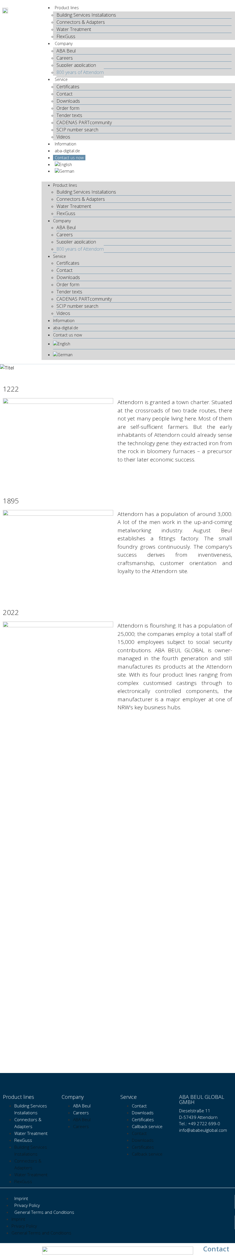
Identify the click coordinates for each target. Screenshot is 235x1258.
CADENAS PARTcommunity (84, 122)
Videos (63, 137)
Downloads (68, 101)
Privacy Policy (27, 1205)
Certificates (67, 86)
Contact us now (69, 157)
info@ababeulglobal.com (203, 1130)
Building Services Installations (86, 15)
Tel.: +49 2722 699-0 (199, 1123)
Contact (64, 94)
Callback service (147, 1126)
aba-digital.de (67, 150)
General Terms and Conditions (44, 1212)
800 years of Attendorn (80, 72)
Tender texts (69, 115)
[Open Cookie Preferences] (12, 1250)
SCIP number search (77, 129)
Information (65, 144)
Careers (64, 58)
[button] (138, 177)
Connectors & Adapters (80, 22)
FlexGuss (65, 36)
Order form (67, 108)
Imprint (21, 1198)
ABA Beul (66, 51)
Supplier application (76, 65)
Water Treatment (74, 29)
